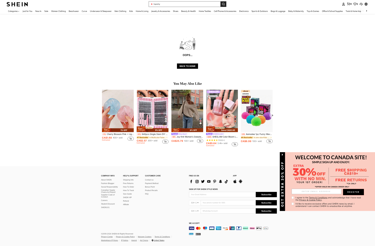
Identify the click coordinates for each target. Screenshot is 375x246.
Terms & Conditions (162, 237)
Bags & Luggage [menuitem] (278, 11)
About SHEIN (106, 180)
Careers (104, 200)
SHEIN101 (105, 207)
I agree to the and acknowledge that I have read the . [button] (328, 198)
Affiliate (126, 204)
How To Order (128, 187)
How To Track (128, 190)
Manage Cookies (144, 237)
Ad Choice (144, 240)
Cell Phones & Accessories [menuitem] (225, 11)
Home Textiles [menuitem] (205, 11)
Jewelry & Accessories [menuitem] (160, 11)
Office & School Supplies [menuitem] (332, 11)
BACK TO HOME (188, 66)
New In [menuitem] (38, 11)
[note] (118, 130)
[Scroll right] (366, 11)
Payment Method (151, 183)
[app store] (235, 183)
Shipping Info (128, 180)
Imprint (134, 240)
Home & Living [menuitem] (142, 11)
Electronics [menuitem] (244, 11)
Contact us (149, 180)
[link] (349, 4)
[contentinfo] (233, 228)
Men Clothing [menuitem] (120, 11)
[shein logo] (17, 4)
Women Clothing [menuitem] (58, 11)
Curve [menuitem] (84, 11)
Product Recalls (151, 190)
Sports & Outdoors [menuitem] (260, 11)
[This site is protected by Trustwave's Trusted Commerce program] (191, 234)
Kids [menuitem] (131, 11)
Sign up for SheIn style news (203, 189)
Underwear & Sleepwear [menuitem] (101, 11)
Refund (126, 201)
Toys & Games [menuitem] (313, 11)
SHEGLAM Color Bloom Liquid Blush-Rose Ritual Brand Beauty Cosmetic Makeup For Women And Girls (222, 137)
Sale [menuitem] (46, 11)
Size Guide (127, 194)
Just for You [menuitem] (27, 11)
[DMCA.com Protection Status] (198, 234)
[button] (361, 4)
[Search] (223, 4)
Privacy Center (107, 237)
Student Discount (108, 204)
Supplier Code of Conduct (108, 196)
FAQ (146, 194)
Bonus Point (150, 187)
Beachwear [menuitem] (74, 11)
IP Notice (124, 240)
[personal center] (343, 4)
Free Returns (128, 183)
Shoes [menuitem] (175, 11)
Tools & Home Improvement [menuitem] (357, 11)
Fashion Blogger (107, 183)
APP (235, 176)
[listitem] (118, 118)
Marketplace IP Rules (109, 240)
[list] (209, 181)
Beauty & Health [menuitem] (188, 11)
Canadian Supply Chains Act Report (108, 191)
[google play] (240, 183)
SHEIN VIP (127, 197)
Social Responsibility (109, 187)
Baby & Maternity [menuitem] (296, 11)
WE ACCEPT (194, 223)
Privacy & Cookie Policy (125, 237)
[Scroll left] (363, 11)
